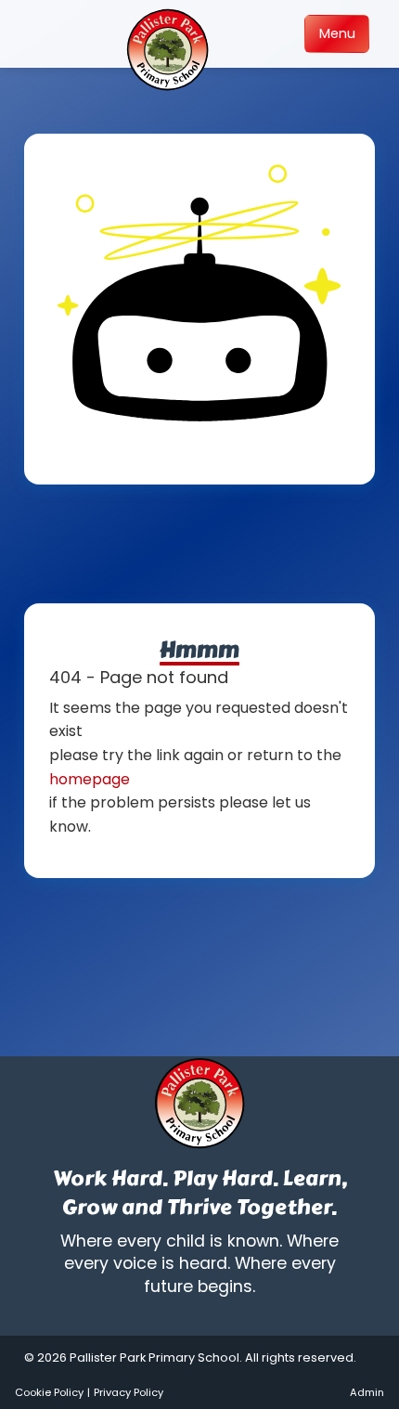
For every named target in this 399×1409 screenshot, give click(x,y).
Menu (337, 33)
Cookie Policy (49, 1392)
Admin (367, 1392)
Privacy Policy (128, 1392)
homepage (89, 779)
